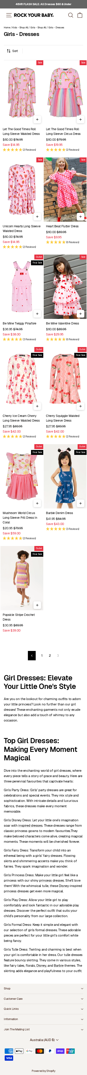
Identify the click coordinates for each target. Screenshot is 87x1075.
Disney (64, 886)
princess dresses (51, 880)
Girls (33, 790)
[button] (80, 15)
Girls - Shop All (38, 27)
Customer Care (13, 999)
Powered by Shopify (43, 1071)
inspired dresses (30, 825)
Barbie (58, 965)
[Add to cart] (37, 119)
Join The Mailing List (16, 1029)
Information (11, 1019)
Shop (7, 988)
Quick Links (11, 1009)
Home (7, 27)
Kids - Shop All (20, 27)
